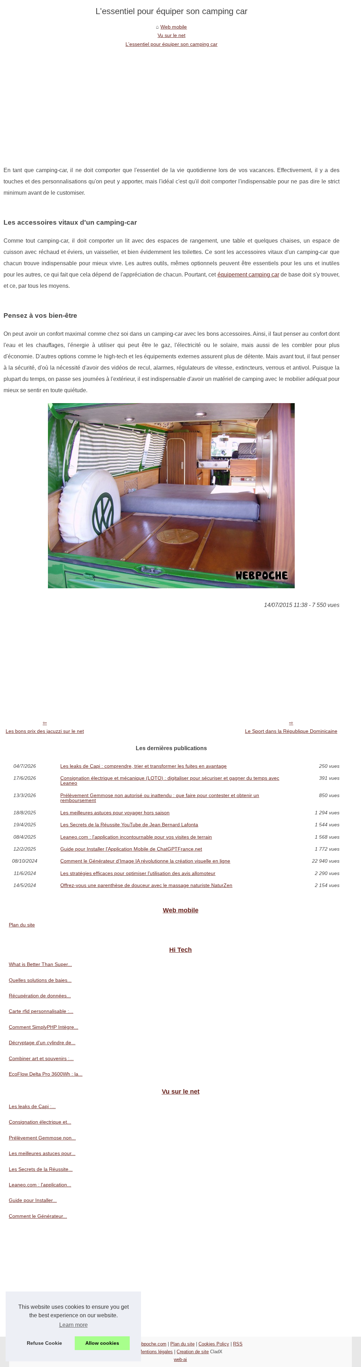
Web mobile (173, 27)
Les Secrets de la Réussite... (41, 1169)
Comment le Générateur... (38, 1216)
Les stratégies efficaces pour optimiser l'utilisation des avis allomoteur (137, 873)
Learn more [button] (73, 1325)
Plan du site (22, 925)
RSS (238, 1344)
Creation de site (193, 1351)
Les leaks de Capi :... (32, 1106)
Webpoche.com (150, 1344)
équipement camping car (248, 275)
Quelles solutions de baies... (40, 980)
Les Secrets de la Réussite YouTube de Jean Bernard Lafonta (129, 824)
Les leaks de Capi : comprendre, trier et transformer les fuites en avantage (143, 766)
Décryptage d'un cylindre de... (42, 1042)
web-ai (180, 1359)
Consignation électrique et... (40, 1122)
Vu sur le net (171, 35)
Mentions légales (155, 1351)
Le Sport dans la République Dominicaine (291, 731)
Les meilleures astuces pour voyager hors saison (115, 812)
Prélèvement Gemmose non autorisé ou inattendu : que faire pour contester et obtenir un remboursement (159, 798)
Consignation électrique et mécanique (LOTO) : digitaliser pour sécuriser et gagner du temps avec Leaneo (169, 781)
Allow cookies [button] (102, 1343)
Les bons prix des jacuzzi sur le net (45, 731)
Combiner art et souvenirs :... (41, 1058)
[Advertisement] (171, 101)
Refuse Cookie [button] (44, 1343)
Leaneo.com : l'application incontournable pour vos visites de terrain (136, 836)
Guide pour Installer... (33, 1200)
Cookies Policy (213, 1344)
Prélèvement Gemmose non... (42, 1138)
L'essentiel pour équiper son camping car (172, 44)
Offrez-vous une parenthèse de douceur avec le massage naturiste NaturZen (146, 885)
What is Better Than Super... (40, 964)
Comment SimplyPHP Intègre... (43, 1027)
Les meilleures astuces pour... (42, 1153)
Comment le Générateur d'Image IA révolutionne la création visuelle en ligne (145, 860)
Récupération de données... (40, 995)
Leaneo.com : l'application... (40, 1184)
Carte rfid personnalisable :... (41, 1011)
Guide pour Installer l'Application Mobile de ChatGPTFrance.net (131, 848)
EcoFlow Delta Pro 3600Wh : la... (45, 1074)
